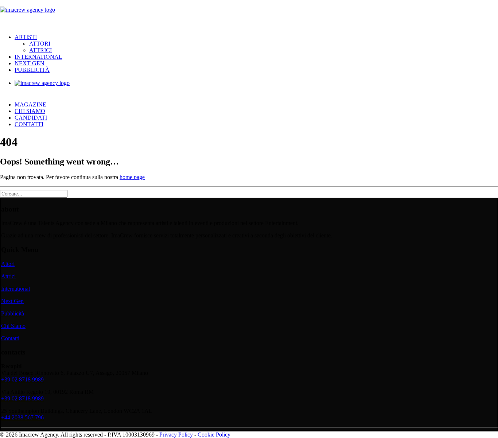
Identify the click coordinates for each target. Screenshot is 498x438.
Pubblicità (32, 70)
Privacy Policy (176, 434)
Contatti (29, 124)
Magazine (30, 104)
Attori (39, 43)
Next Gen (29, 63)
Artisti (26, 37)
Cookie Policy (214, 434)
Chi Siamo (30, 111)
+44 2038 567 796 (22, 417)
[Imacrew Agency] (249, 14)
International (38, 57)
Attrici (40, 50)
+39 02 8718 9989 (22, 379)
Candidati (31, 118)
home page (132, 177)
